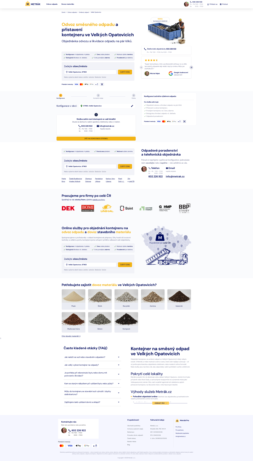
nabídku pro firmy (98, 200)
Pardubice (99, 179)
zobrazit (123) (178, 75)
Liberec (108, 181)
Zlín (129, 179)
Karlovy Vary (110, 179)
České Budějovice (75, 179)
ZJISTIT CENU (125, 72)
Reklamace (130, 432)
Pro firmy (178, 427)
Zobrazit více (159, 403)
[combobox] (92, 72)
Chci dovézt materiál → (71, 336)
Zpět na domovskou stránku (96, 139)
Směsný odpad (84, 12)
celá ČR (131, 181)
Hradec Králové (74, 181)
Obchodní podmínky (133, 426)
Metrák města (131, 441)
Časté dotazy (131, 438)
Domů (63, 12)
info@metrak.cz (181, 436)
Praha (64, 179)
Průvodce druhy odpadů (135, 435)
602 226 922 (197, 2)
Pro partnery (180, 430)
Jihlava (97, 181)
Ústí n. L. (121, 181)
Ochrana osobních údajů (135, 429)
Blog (128, 445)
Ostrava (88, 181)
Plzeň (120, 179)
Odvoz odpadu (52, 4)
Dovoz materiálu (67, 4)
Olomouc (88, 179)
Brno (63, 181)
